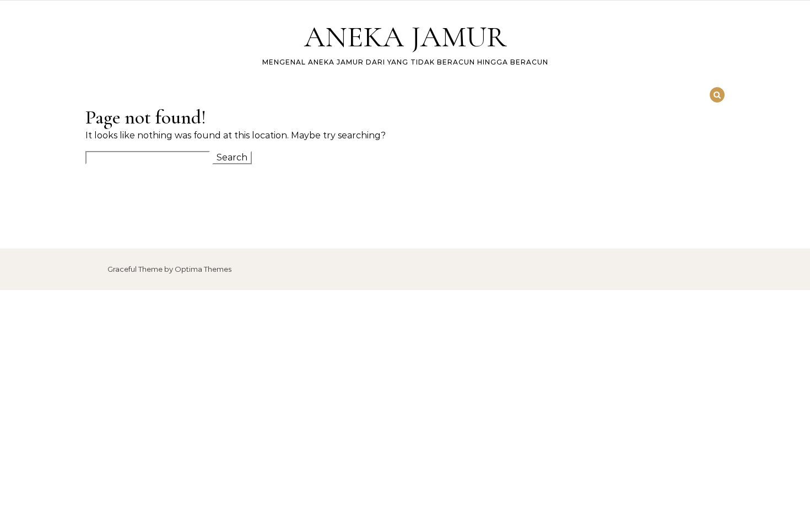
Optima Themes (203, 269)
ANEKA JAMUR (405, 37)
